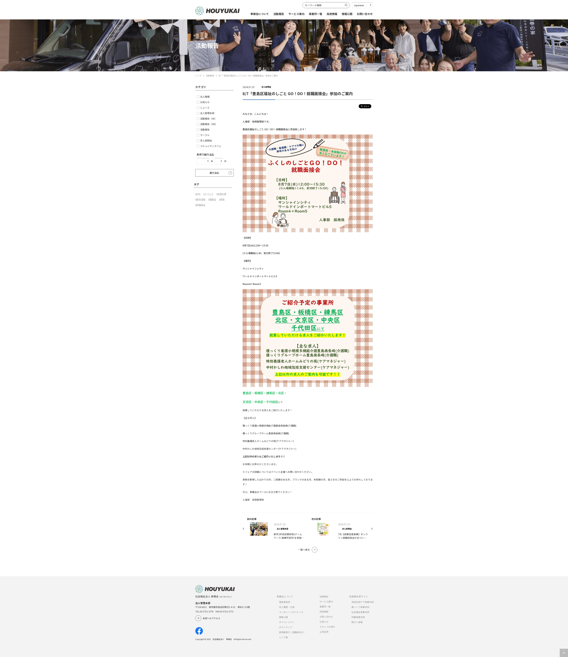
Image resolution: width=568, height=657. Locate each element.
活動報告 (278, 14)
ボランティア (285, 627)
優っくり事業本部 (360, 607)
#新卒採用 (200, 199)
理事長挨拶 (284, 602)
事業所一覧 (315, 14)
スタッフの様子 (327, 626)
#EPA (197, 193)
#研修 (222, 199)
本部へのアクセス (211, 618)
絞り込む (214, 173)
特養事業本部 (358, 617)
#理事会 (212, 199)
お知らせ (324, 621)
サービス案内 (296, 14)
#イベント (208, 193)
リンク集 (283, 637)
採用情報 (332, 14)
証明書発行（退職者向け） (292, 632)
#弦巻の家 (221, 193)
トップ (198, 75)
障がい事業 (357, 622)
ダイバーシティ (286, 622)
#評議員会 (200, 204)
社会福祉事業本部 (360, 612)
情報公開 (347, 14)
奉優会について (259, 14)
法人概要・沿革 (287, 607)
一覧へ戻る (304, 549)
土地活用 (324, 631)
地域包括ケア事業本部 (362, 602)
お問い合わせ (365, 14)
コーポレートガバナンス (291, 612)
